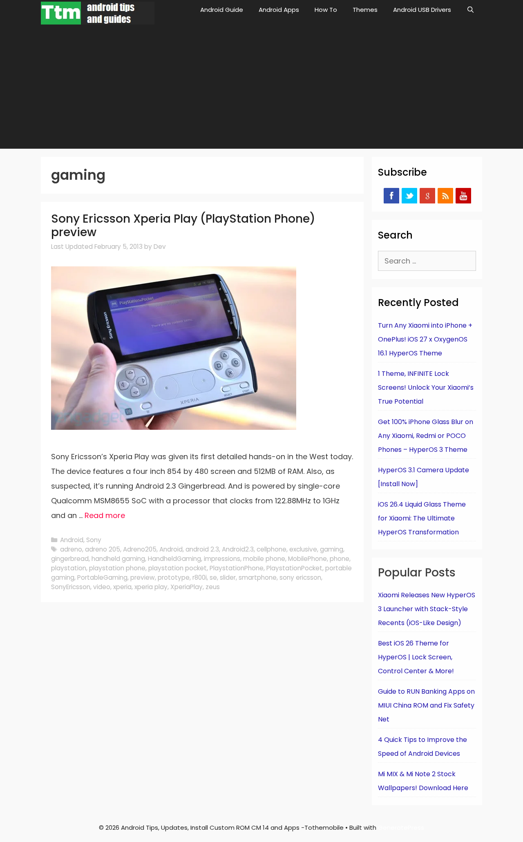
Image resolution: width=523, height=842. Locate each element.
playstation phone (117, 568)
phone (339, 558)
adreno (71, 549)
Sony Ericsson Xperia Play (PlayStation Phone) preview (183, 226)
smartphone (258, 577)
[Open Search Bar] (470, 10)
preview (142, 577)
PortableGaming (102, 577)
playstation (68, 568)
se (213, 577)
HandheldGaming (174, 558)
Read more (105, 515)
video (101, 587)
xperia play (151, 587)
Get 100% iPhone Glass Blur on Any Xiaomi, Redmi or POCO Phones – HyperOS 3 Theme (425, 435)
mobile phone (264, 558)
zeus (213, 587)
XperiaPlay (186, 587)
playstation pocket (177, 568)
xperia (122, 587)
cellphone (271, 549)
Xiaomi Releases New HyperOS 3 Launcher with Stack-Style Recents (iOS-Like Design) (426, 609)
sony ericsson (300, 577)
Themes (365, 9)
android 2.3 (202, 549)
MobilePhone (307, 558)
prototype (174, 577)
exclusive (303, 549)
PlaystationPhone (237, 568)
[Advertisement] (261, 87)
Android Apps (279, 9)
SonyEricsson (70, 587)
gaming (331, 549)
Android (71, 540)
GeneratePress (401, 827)
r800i (199, 577)
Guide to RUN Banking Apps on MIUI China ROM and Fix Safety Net (426, 705)
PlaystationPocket (294, 568)
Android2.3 (238, 549)
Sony (93, 540)
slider (228, 577)
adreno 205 (102, 549)
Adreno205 (139, 549)
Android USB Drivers (422, 9)
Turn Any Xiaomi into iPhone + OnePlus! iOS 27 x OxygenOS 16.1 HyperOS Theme (425, 339)
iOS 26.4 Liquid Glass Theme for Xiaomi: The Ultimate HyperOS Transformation (422, 518)
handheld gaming (118, 558)
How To (326, 9)
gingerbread (70, 558)
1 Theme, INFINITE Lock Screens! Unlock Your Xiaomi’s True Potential (426, 387)
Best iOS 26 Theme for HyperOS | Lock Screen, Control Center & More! (416, 657)
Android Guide (221, 9)
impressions (222, 558)
